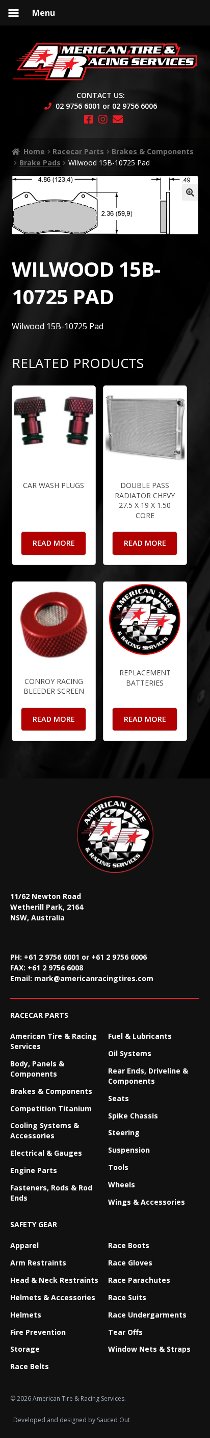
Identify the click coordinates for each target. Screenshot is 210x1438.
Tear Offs (125, 1332)
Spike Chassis (133, 1115)
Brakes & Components (153, 151)
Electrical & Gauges (46, 1153)
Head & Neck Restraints (54, 1280)
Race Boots (128, 1245)
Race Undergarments (147, 1315)
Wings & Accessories (146, 1202)
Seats (118, 1098)
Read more (54, 543)
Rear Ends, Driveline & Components (148, 1076)
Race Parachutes (139, 1280)
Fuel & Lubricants (140, 1036)
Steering (124, 1132)
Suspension (129, 1150)
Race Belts (29, 1366)
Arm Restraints (38, 1263)
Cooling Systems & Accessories (44, 1130)
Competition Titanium (51, 1108)
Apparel (24, 1245)
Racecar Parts (78, 151)
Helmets (25, 1315)
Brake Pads (40, 162)
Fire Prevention (38, 1332)
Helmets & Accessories (52, 1297)
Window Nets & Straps (149, 1349)
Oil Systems (129, 1053)
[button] (190, 192)
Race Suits (127, 1297)
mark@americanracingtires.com (93, 978)
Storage (25, 1349)
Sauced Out (113, 1420)
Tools (118, 1167)
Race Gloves (130, 1263)
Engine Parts (33, 1170)
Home (34, 151)
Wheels (121, 1184)
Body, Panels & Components (37, 1069)
